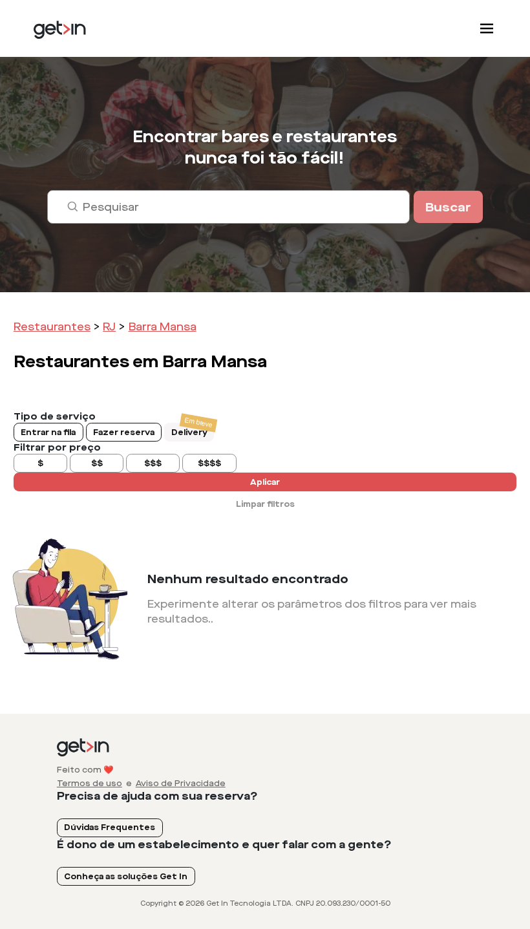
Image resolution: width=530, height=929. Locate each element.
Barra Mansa (162, 326)
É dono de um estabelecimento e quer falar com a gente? (224, 844)
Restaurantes (52, 326)
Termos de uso (89, 783)
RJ (109, 326)
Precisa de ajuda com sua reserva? (157, 796)
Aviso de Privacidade (181, 783)
